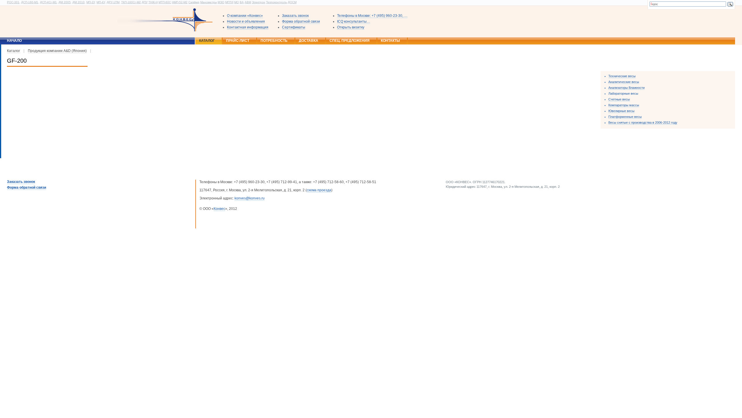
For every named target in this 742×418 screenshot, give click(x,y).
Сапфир (193, 2)
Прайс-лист (237, 41)
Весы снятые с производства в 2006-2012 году (642, 122)
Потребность (274, 41)
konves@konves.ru (249, 198)
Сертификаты (293, 27)
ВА (242, 2)
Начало (14, 41)
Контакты (390, 41)
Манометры (208, 2)
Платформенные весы (625, 116)
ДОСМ (292, 2)
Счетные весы (619, 99)
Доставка (308, 41)
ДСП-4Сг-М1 (48, 2)
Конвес (219, 209)
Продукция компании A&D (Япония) (57, 51)
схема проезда (319, 190)
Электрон (258, 2)
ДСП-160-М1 (29, 2)
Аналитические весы (623, 82)
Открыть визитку (350, 27)
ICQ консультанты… (353, 21)
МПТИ (229, 2)
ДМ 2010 (78, 2)
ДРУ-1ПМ (113, 2)
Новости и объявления (246, 21)
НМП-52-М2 (180, 2)
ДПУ (145, 2)
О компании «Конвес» (245, 16)
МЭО (221, 2)
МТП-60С (165, 2)
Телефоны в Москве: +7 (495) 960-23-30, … (372, 16)
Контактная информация (247, 27)
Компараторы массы (623, 105)
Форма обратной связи (301, 21)
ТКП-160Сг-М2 (131, 2)
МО (236, 2)
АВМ (248, 2)
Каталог (207, 41)
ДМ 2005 (65, 2)
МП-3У (90, 2)
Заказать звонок (295, 16)
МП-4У (101, 2)
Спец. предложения (350, 41)
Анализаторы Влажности (626, 87)
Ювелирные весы (621, 111)
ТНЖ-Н (153, 2)
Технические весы (622, 76)
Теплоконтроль (276, 2)
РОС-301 (13, 2)
